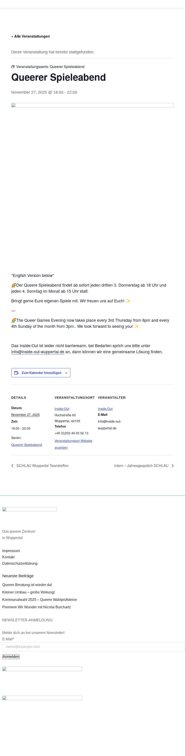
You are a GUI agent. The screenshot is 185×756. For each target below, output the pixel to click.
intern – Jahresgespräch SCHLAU (141, 465)
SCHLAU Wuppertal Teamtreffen (42, 465)
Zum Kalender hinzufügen (42, 372)
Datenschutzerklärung (19, 563)
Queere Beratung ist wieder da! (27, 585)
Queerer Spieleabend (26, 444)
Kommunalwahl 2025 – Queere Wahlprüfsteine (39, 600)
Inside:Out (62, 408)
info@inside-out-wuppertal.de (37, 351)
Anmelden (11, 657)
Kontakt (8, 557)
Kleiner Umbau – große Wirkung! (28, 592)
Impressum (11, 551)
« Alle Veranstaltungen (30, 36)
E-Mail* (8, 639)
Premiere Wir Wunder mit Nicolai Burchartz (36, 607)
